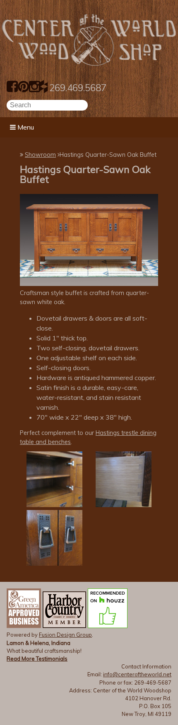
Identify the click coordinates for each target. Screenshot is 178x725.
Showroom (40, 154)
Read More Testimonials (37, 658)
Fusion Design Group (65, 634)
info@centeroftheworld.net (137, 674)
